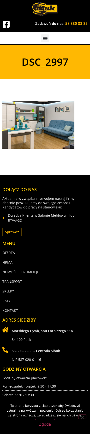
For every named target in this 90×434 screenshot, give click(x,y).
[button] (45, 38)
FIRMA (7, 262)
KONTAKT (10, 310)
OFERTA (8, 252)
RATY (6, 300)
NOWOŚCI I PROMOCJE (20, 272)
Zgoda (45, 424)
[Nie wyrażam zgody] (82, 417)
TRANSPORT (12, 281)
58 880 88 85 (76, 23)
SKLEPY (8, 291)
